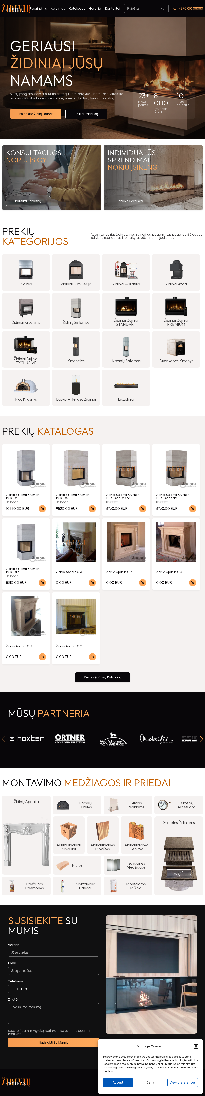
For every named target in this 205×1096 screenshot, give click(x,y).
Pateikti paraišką (28, 201)
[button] (196, 1046)
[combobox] (18, 989)
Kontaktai (112, 8)
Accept (118, 1082)
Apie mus (58, 8)
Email (12, 963)
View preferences (183, 1082)
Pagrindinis (38, 8)
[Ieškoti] (163, 8)
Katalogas (77, 8)
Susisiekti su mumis (53, 1042)
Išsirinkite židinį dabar (36, 114)
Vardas (13, 945)
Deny (150, 1082)
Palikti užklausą (86, 114)
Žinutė (13, 999)
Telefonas (16, 981)
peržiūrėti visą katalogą (102, 677)
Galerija (95, 8)
